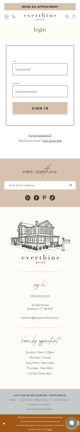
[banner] (40, 16)
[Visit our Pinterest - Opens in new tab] (44, 197)
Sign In (40, 108)
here (50, 429)
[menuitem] (6, 17)
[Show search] (67, 16)
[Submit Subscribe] (70, 185)
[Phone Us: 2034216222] (13, 16)
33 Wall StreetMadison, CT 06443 (40, 306)
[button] (6, 17)
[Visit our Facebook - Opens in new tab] (36, 197)
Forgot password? (40, 135)
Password (16, 83)
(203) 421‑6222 (40, 296)
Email (14, 61)
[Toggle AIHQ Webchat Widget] (72, 423)
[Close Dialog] (4, 423)
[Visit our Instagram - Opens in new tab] (27, 197)
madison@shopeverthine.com (40, 317)
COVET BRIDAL (58, 395)
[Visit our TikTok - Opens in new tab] (52, 197)
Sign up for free (52, 140)
